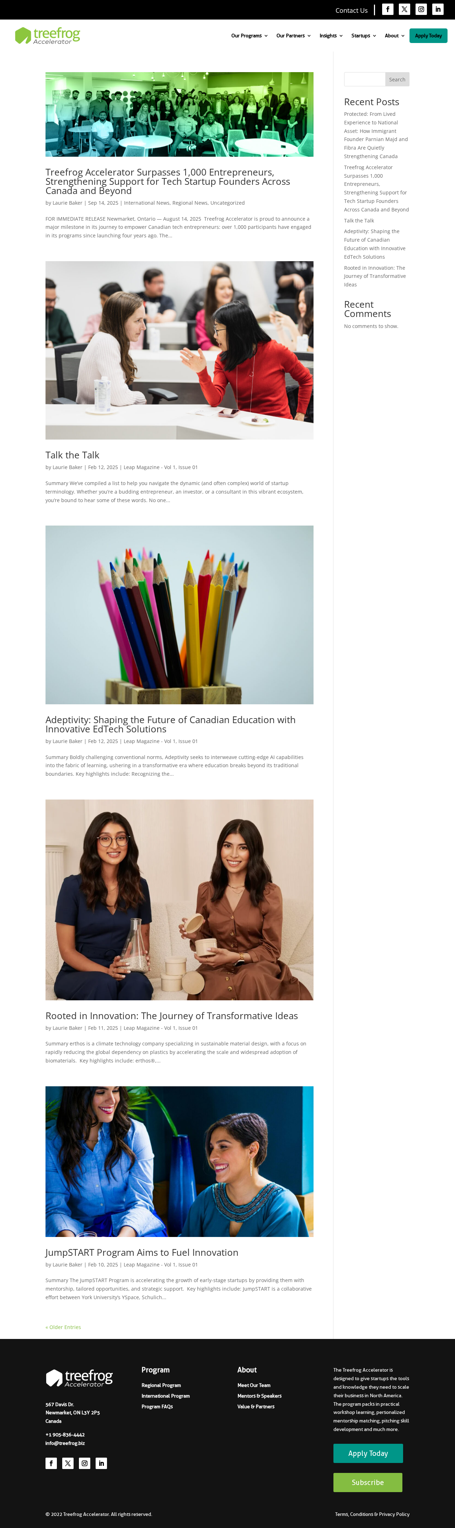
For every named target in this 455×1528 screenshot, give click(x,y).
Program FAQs (157, 1406)
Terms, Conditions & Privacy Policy (372, 1514)
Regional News (190, 202)
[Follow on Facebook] (388, 9)
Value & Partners (255, 1406)
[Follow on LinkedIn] (438, 9)
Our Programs (246, 35)
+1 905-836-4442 (65, 1434)
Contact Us (352, 10)
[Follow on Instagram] (421, 9)
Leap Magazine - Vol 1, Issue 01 (161, 467)
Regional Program (161, 1385)
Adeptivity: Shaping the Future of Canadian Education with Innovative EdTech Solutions (171, 724)
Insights (328, 35)
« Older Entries (63, 1327)
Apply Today (428, 36)
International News (147, 202)
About (391, 35)
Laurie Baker (67, 202)
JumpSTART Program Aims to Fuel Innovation (142, 1252)
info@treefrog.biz (65, 1443)
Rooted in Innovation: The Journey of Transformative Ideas (172, 1015)
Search (397, 79)
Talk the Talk (73, 454)
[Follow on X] (404, 9)
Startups (361, 35)
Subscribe (368, 1482)
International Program (165, 1396)
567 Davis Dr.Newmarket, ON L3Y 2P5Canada (73, 1412)
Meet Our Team (254, 1385)
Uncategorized (227, 202)
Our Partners (291, 35)
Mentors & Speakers (259, 1396)
